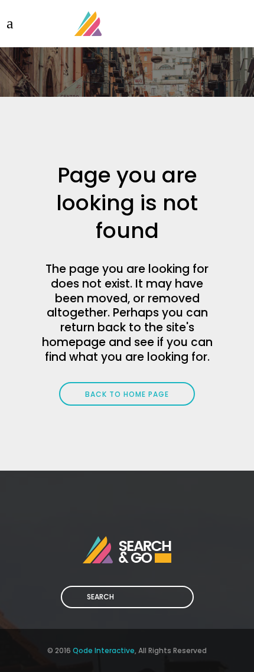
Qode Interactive (104, 650)
